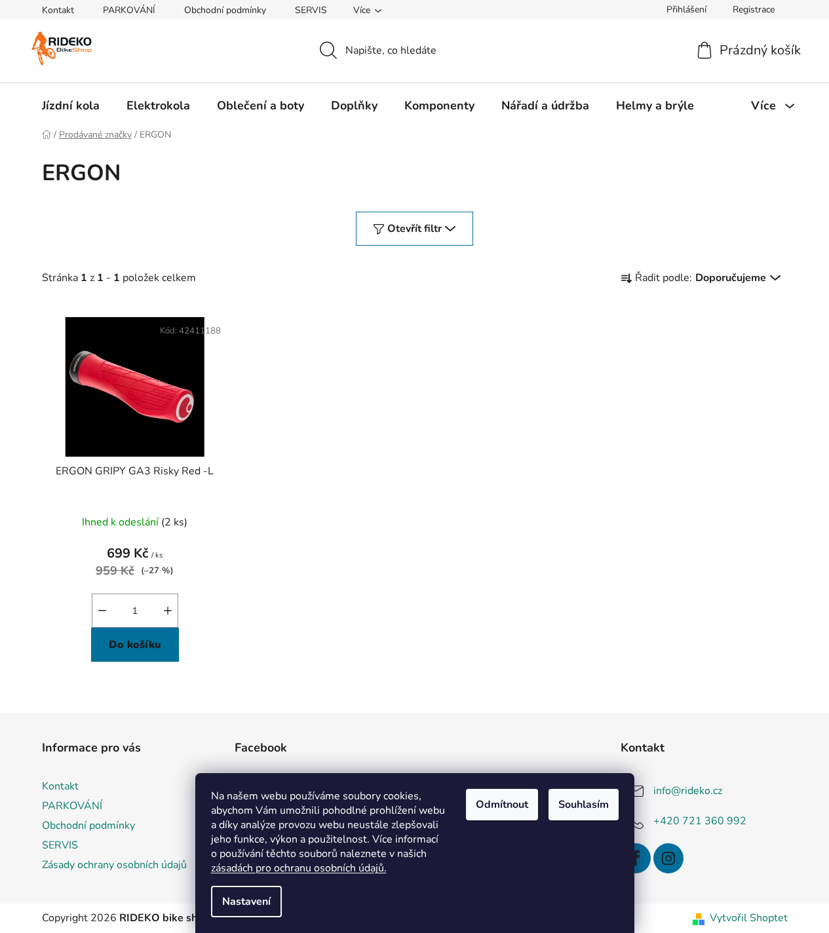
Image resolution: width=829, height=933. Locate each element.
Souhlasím (583, 804)
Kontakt (58, 10)
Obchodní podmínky (225, 10)
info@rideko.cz (687, 791)
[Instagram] (668, 858)
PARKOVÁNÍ (129, 10)
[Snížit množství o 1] (102, 610)
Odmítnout (502, 804)
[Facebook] (636, 858)
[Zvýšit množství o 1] (168, 610)
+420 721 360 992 (699, 821)
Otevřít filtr (414, 228)
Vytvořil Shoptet (749, 918)
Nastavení (246, 901)
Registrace (754, 9)
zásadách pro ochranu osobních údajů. (299, 868)
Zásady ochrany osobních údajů (114, 865)
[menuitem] (71, 105)
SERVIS (311, 10)
